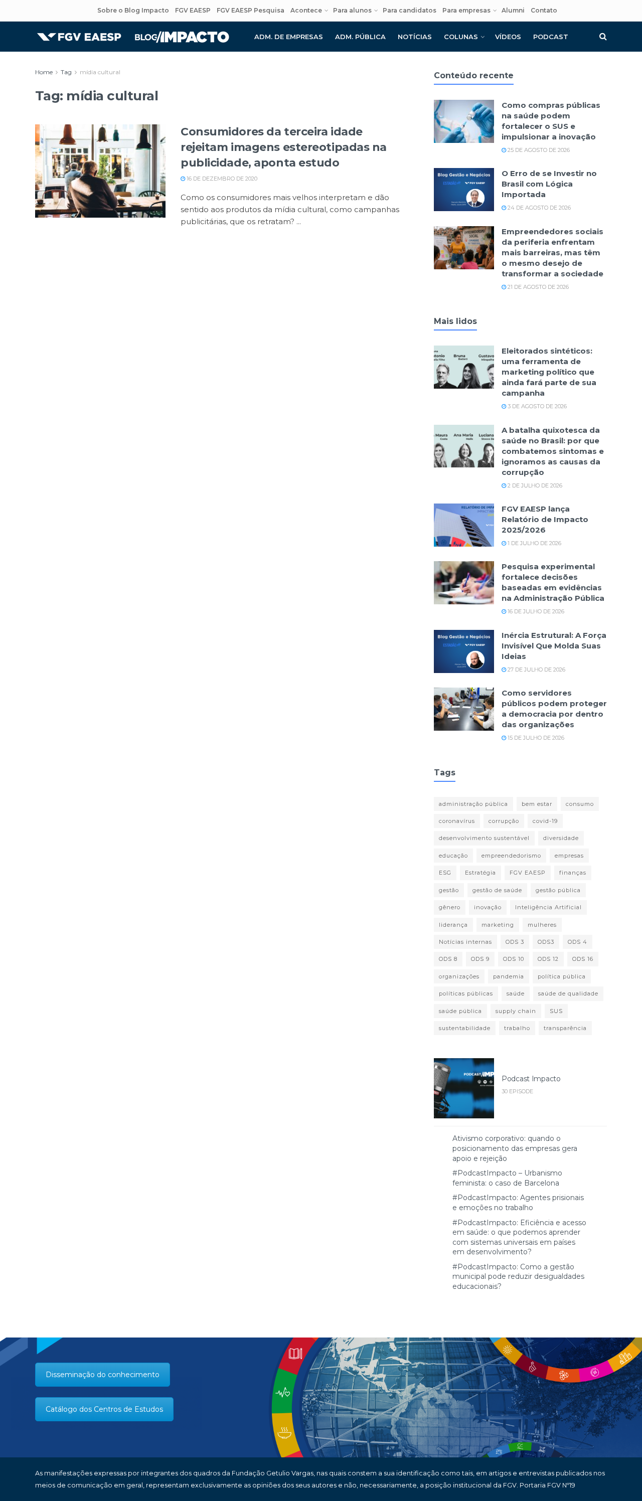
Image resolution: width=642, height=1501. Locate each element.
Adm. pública (360, 37)
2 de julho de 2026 (534, 485)
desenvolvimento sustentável (484, 838)
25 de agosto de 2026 (538, 149)
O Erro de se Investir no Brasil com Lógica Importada (549, 184)
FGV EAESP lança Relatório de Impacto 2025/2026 (545, 519)
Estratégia (480, 872)
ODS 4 (577, 941)
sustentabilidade (465, 1028)
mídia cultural (100, 72)
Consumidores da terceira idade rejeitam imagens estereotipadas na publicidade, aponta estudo (284, 147)
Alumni (513, 10)
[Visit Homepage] (133, 37)
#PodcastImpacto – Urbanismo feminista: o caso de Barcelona (507, 1178)
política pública (562, 976)
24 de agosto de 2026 (538, 207)
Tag (66, 72)
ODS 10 (513, 958)
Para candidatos (409, 10)
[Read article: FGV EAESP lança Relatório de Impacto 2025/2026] (464, 525)
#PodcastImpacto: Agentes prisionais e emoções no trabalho (518, 1202)
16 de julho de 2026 (535, 611)
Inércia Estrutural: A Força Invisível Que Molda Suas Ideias (554, 645)
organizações (459, 976)
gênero (449, 907)
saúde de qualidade (568, 993)
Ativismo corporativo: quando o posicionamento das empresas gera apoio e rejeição (514, 1148)
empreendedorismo (511, 855)
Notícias (415, 37)
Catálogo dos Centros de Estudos (104, 1409)
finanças (572, 872)
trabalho (517, 1028)
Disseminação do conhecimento (102, 1374)
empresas (569, 855)
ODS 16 (582, 958)
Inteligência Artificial (548, 907)
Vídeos (508, 37)
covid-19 (545, 820)
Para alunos (352, 10)
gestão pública (558, 890)
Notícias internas (465, 941)
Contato (544, 10)
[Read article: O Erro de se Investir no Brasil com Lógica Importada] (464, 189)
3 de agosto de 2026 (536, 406)
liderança (453, 924)
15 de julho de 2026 (535, 737)
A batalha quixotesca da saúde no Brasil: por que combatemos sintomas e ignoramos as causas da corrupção (553, 451)
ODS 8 (448, 958)
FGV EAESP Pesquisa (250, 10)
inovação (488, 907)
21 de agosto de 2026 (537, 286)
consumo (580, 803)
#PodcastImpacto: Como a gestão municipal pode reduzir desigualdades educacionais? (518, 1276)
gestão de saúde (497, 890)
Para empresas (466, 10)
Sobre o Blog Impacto (133, 10)
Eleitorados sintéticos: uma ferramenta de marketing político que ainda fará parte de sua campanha (549, 372)
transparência (565, 1028)
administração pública (473, 803)
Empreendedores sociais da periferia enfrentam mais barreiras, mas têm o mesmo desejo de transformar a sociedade (552, 252)
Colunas (461, 37)
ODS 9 (480, 958)
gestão (449, 890)
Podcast (550, 37)
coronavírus (457, 820)
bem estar (537, 803)
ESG (445, 872)
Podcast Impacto (531, 1078)
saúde (516, 993)
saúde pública (460, 1011)
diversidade (561, 838)
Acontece (306, 10)
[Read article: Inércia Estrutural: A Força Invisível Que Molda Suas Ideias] (464, 651)
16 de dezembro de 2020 (221, 178)
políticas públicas (466, 993)
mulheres (542, 924)
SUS (556, 1011)
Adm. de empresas (288, 37)
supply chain (516, 1011)
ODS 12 (548, 958)
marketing (498, 924)
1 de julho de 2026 (533, 543)
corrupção (504, 820)
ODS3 (546, 941)
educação (453, 855)
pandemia (508, 976)
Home (44, 72)
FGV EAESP (193, 10)
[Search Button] (603, 37)
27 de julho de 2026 (535, 669)
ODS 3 (515, 941)
